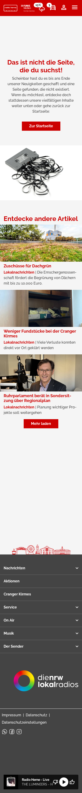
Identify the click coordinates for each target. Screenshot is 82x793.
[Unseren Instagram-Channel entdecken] (19, 731)
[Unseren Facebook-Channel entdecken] (12, 731)
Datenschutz (36, 715)
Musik (9, 633)
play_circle (63, 782)
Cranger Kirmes (17, 594)
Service (10, 607)
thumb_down (55, 782)
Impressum (11, 715)
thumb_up (72, 782)
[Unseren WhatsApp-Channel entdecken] (4, 731)
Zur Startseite (41, 126)
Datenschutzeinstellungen (24, 722)
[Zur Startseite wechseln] (10, 8)
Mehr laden (41, 423)
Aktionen (12, 581)
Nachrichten (14, 568)
